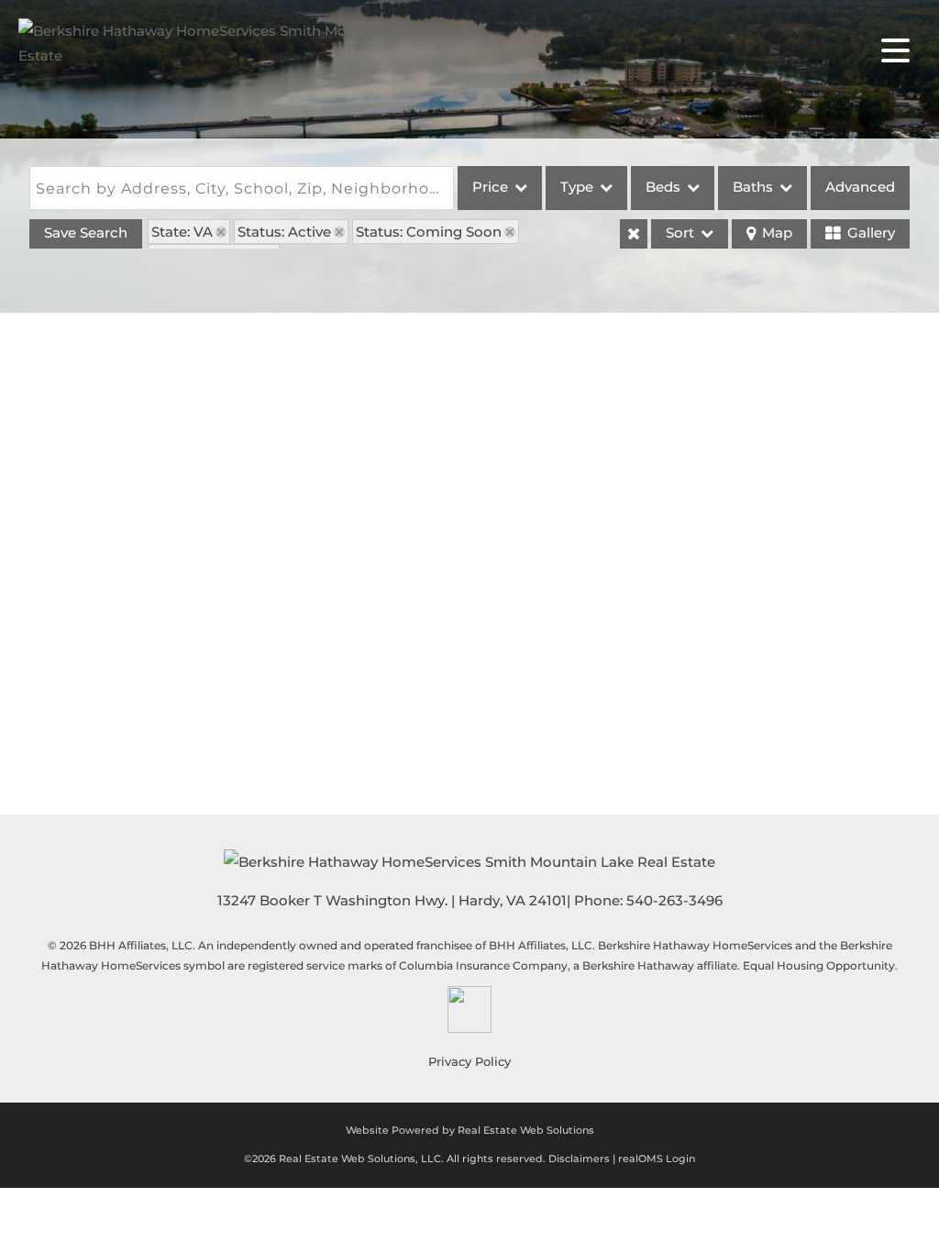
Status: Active (284, 231)
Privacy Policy (469, 1061)
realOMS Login (656, 1158)
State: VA (182, 231)
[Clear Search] (633, 234)
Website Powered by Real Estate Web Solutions (470, 1130)
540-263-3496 (674, 900)
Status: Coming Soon (429, 231)
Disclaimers (579, 1158)
